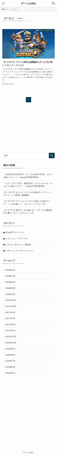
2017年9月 (10, 312)
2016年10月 (11, 342)
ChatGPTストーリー (14, 232)
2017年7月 (10, 318)
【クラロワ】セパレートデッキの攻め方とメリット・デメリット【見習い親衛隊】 (27, 193)
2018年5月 (10, 288)
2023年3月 (10, 270)
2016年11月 (10, 336)
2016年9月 (10, 349)
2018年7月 (10, 276)
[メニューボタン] (3, 3)
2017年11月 (10, 300)
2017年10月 (11, 306)
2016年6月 (10, 367)
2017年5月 (10, 324)
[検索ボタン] (53, 3)
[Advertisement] (28, 408)
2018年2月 (10, 294)
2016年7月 (10, 361)
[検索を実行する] (52, 155)
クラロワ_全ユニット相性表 (18, 244)
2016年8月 (10, 355)
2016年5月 (10, 373)
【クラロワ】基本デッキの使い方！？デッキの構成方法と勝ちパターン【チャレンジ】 (27, 211)
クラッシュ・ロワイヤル (16, 238)
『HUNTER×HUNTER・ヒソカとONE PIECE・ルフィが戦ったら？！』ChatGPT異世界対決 (28, 175)
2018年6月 (10, 282)
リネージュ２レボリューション (19, 250)
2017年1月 (10, 330)
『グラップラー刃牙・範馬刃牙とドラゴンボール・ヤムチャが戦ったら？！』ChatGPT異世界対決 (27, 184)
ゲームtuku (28, 3)
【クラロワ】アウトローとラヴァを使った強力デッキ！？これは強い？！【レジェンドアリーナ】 (26, 202)
